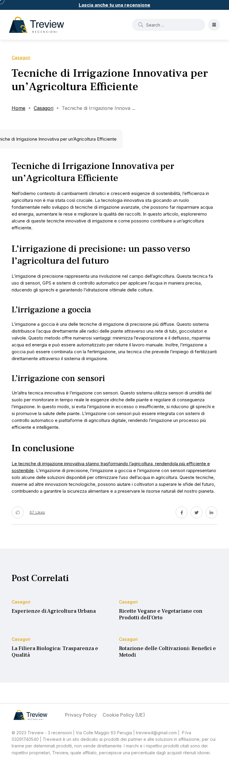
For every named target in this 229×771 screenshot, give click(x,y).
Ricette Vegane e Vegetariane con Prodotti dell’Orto (160, 614)
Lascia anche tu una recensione (114, 5)
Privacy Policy (81, 715)
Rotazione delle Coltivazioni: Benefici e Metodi (167, 651)
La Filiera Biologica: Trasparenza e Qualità (55, 651)
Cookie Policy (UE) (124, 715)
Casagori (43, 108)
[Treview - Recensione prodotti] (36, 25)
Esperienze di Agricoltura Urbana (54, 611)
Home (18, 108)
